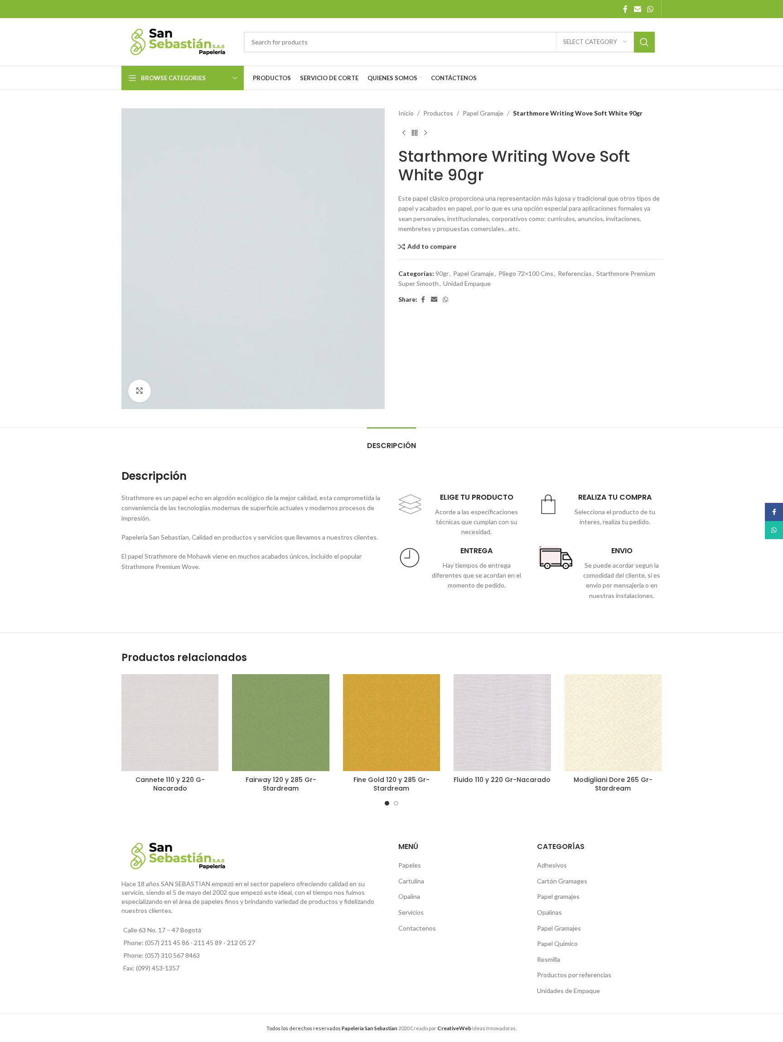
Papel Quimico (557, 943)
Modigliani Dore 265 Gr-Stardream (613, 784)
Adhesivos (552, 865)
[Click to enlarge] (139, 391)
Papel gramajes (558, 896)
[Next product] (425, 132)
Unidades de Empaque (568, 990)
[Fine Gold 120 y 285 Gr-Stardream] (391, 722)
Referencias (575, 273)
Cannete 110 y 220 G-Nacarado (170, 784)
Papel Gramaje (483, 113)
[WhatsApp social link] (650, 9)
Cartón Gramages (562, 881)
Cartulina (411, 881)
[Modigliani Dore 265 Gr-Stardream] (613, 722)
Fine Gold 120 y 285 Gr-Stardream (391, 784)
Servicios (411, 912)
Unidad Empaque (467, 283)
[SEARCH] (644, 42)
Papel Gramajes (559, 928)
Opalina (409, 896)
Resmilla (548, 959)
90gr (442, 273)
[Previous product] (403, 132)
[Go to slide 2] (396, 803)
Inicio (406, 113)
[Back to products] (414, 132)
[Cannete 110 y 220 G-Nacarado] (169, 722)
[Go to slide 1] (387, 803)
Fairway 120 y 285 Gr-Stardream (281, 784)
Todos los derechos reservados (331, 1028)
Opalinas (549, 912)
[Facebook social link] (625, 9)
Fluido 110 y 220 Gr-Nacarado (502, 779)
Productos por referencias (574, 975)
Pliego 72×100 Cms (525, 273)
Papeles (409, 865)
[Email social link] (637, 9)
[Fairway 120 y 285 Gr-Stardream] (280, 722)
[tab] (391, 441)
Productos (438, 113)
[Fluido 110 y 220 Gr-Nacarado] (502, 722)
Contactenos (417, 928)
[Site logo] (178, 41)
